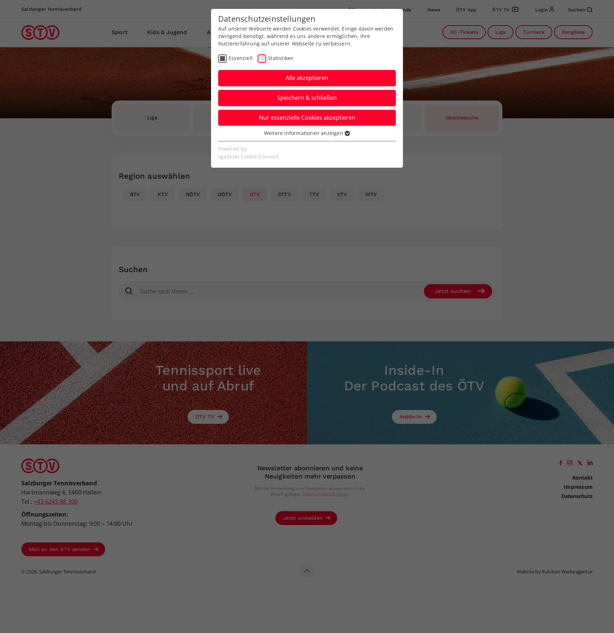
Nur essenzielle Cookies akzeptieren (307, 117)
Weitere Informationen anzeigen (304, 133)
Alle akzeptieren (307, 78)
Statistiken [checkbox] (280, 58)
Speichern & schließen (307, 98)
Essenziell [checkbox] (240, 58)
